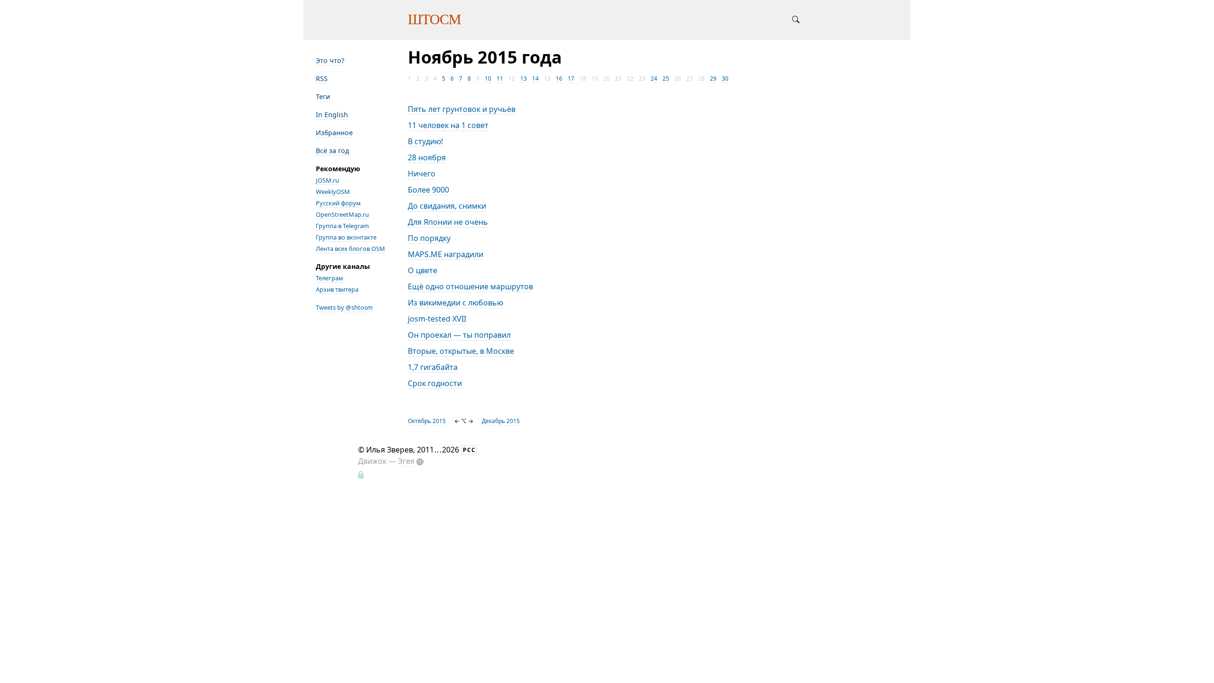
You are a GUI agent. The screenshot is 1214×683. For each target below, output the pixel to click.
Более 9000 (428, 190)
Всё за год (332, 150)
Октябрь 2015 (427, 421)
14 (535, 78)
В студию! (425, 141)
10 (488, 78)
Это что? (330, 60)
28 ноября (427, 157)
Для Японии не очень (448, 222)
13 (523, 78)
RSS (322, 78)
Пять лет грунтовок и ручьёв (461, 109)
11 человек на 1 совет (448, 125)
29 (713, 78)
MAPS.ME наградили (445, 254)
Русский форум (338, 203)
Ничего (421, 173)
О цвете (422, 270)
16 (559, 78)
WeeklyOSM (333, 191)
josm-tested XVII (437, 319)
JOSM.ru (327, 180)
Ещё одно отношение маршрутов (470, 286)
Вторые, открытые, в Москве (461, 351)
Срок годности (435, 383)
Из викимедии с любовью (455, 302)
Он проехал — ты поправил (459, 335)
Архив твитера (337, 289)
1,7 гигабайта (433, 367)
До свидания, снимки (447, 206)
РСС (469, 450)
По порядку (429, 238)
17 (571, 78)
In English (332, 114)
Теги (323, 96)
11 (500, 78)
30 (725, 78)
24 (654, 78)
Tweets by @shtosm (344, 307)
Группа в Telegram (342, 226)
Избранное (334, 132)
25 (665, 78)
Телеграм (329, 278)
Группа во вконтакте (346, 237)
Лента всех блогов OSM (350, 248)
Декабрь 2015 (501, 421)
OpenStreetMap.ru (342, 214)
